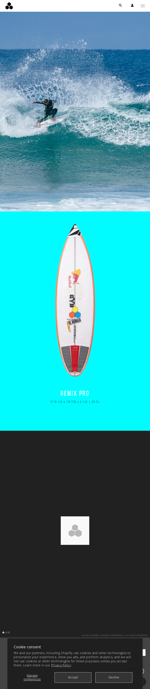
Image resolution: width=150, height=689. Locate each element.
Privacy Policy (61, 665)
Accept (73, 677)
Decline (114, 677)
